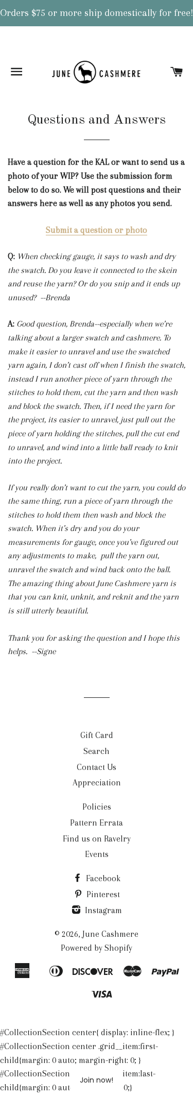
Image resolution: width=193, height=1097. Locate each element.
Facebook (102, 878)
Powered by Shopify (96, 948)
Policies (96, 807)
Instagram (102, 910)
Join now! (96, 1080)
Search (96, 751)
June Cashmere (110, 934)
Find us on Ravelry (97, 839)
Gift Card (96, 735)
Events (97, 854)
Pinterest (102, 894)
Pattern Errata (96, 823)
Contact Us (96, 767)
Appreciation (97, 782)
